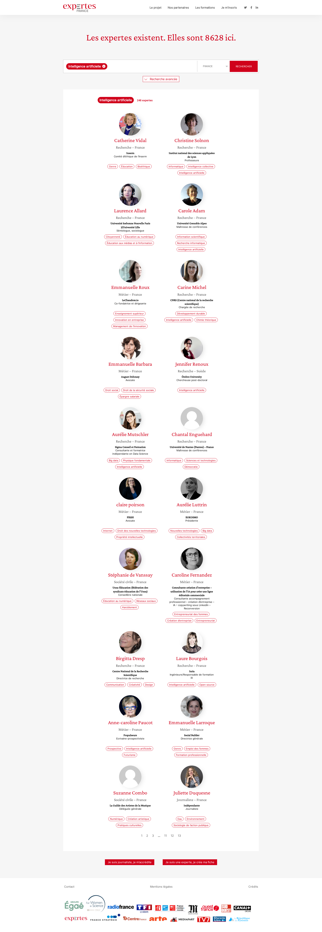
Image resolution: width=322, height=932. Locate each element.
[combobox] (130, 66)
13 (179, 835)
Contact (69, 886)
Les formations (205, 7)
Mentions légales (161, 886)
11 (165, 835)
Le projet (155, 7)
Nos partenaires (178, 7)
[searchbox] (145, 66)
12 (172, 835)
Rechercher (244, 66)
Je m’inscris (229, 7)
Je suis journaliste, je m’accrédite (129, 862)
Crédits (253, 886)
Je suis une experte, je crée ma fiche (189, 862)
